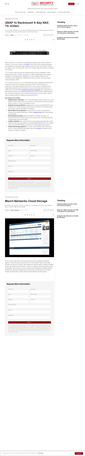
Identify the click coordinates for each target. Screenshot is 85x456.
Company (10, 155)
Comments (10, 171)
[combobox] (29, 168)
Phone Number (33, 150)
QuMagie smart (37, 112)
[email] (34, 39)
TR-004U (38, 128)
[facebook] (25, 39)
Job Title (32, 155)
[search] (8, 4)
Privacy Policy (40, 453)
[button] (6, 4)
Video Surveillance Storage (11, 18)
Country (10, 166)
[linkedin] (27, 39)
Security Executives (20, 12)
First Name (11, 145)
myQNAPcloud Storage (28, 89)
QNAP (12, 35)
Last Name (33, 145)
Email (9, 150)
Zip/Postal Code (12, 160)
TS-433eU (27, 64)
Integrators (31, 12)
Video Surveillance (40, 12)
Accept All (79, 453)
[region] (42, 453)
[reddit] (31, 39)
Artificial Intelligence (64, 12)
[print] (53, 39)
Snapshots (37, 89)
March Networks (15, 210)
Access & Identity (51, 12)
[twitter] (29, 39)
